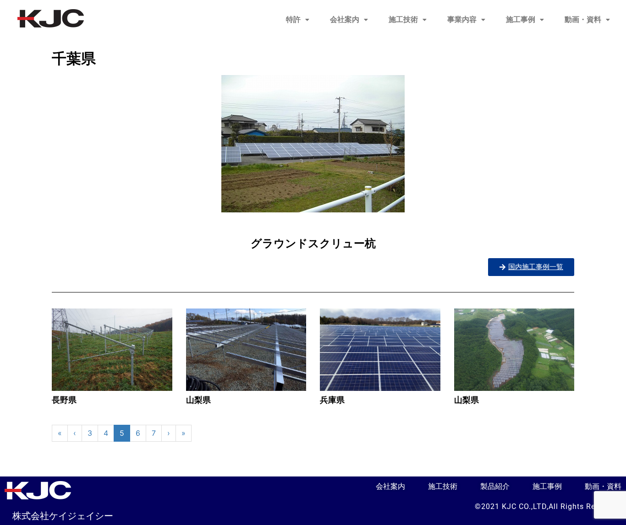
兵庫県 (332, 400)
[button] (297, 19)
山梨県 (198, 400)
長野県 (64, 400)
